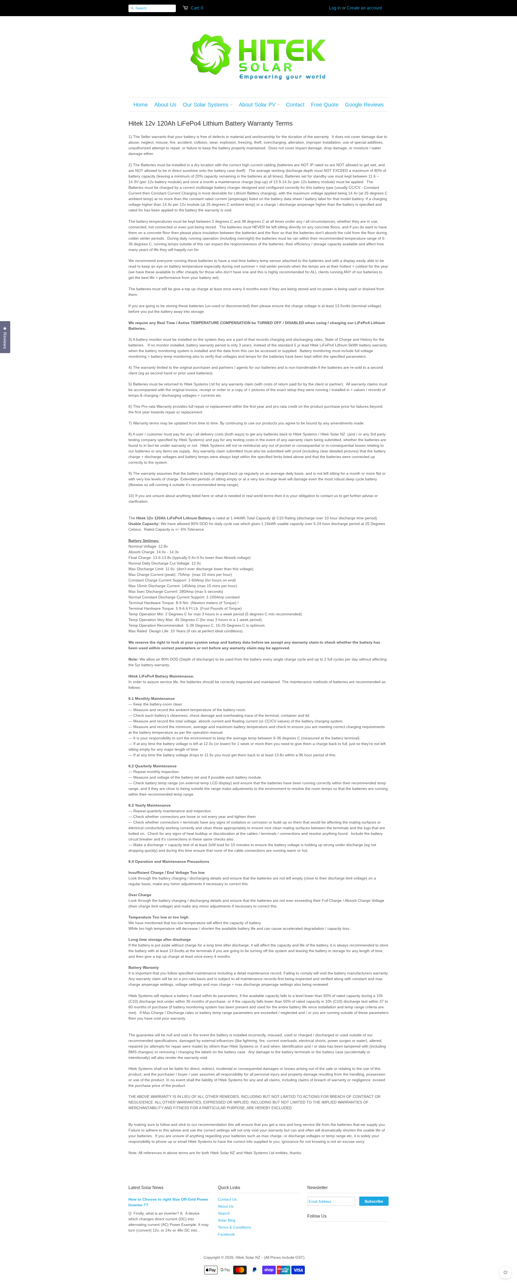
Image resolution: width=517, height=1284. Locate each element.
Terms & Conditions (234, 1227)
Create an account (364, 8)
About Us (225, 1206)
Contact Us (227, 1199)
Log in (335, 8)
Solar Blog (226, 1220)
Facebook (226, 1234)
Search (224, 1213)
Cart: (197, 8)
